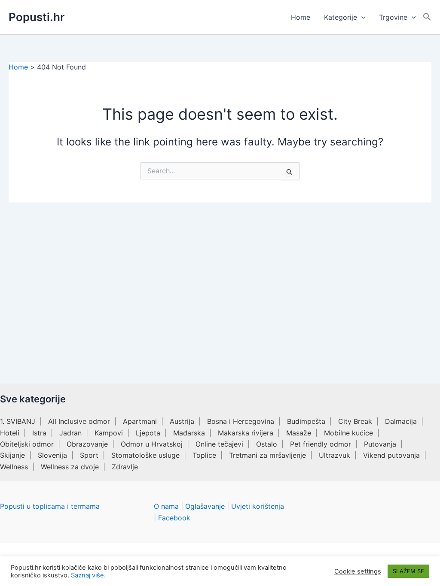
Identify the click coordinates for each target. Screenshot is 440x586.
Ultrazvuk (334, 455)
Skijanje (12, 455)
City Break (355, 421)
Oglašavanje (205, 506)
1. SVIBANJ (17, 421)
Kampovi (109, 433)
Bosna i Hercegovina (240, 421)
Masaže (298, 433)
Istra (39, 433)
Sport (89, 455)
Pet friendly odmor (320, 444)
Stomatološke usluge (145, 455)
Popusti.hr (36, 17)
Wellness (14, 466)
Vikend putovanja (391, 455)
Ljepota (148, 433)
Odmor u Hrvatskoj (152, 444)
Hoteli (9, 433)
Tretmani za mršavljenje (267, 455)
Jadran (70, 433)
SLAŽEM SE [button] (408, 571)
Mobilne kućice (348, 433)
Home (300, 17)
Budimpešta (306, 421)
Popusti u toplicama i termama (50, 506)
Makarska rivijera (245, 433)
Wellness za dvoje (70, 466)
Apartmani (140, 421)
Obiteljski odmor (27, 444)
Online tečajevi (219, 444)
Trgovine (393, 17)
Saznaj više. (88, 575)
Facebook (174, 518)
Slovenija (52, 455)
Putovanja (380, 444)
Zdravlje (125, 466)
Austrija (182, 421)
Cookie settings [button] (357, 571)
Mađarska (189, 433)
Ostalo (266, 444)
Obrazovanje (87, 444)
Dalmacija (401, 421)
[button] (361, 17)
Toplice (204, 455)
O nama (166, 506)
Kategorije (340, 17)
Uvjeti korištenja (257, 506)
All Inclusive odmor (79, 421)
